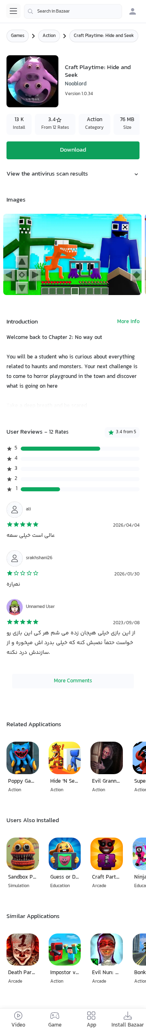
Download (73, 150)
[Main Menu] (13, 11)
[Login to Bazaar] (132, 11)
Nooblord (75, 84)
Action (49, 36)
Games (17, 36)
